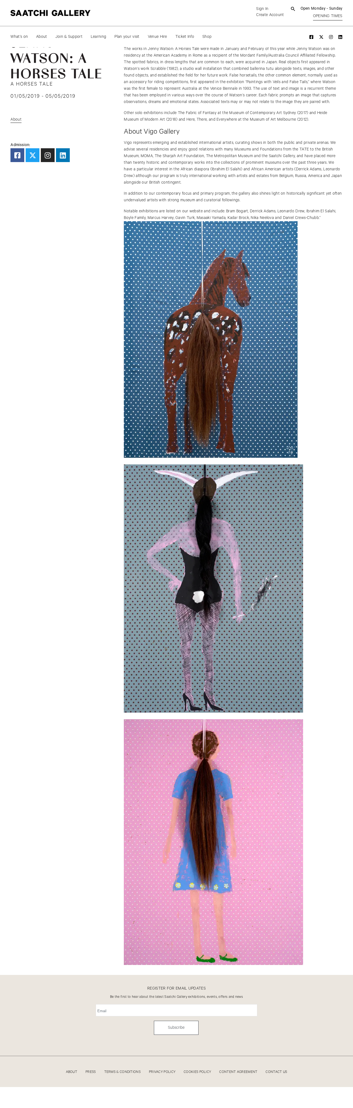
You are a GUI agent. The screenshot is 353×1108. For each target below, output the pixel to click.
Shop (207, 37)
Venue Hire (157, 37)
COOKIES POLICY (197, 1072)
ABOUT (71, 1072)
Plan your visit (127, 37)
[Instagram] (48, 155)
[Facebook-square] (17, 155)
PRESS (90, 1072)
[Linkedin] (63, 155)
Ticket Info (184, 37)
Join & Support (68, 37)
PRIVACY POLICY (162, 1072)
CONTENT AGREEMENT (238, 1072)
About (41, 37)
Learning (98, 37)
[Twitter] (32, 155)
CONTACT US (276, 1072)
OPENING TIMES (328, 16)
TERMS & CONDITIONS (122, 1072)
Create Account (270, 15)
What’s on (19, 37)
